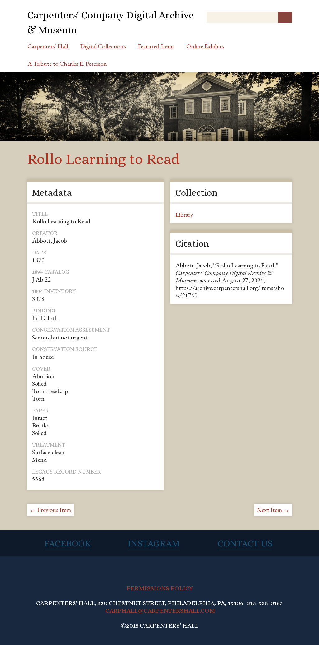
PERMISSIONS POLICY (159, 588)
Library (184, 214)
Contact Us (245, 543)
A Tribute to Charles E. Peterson (67, 64)
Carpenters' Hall (47, 46)
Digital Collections (103, 46)
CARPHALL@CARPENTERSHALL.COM (160, 610)
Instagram (153, 543)
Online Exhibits (205, 46)
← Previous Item (50, 510)
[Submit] (285, 17)
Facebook (67, 543)
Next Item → (273, 510)
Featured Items (156, 46)
